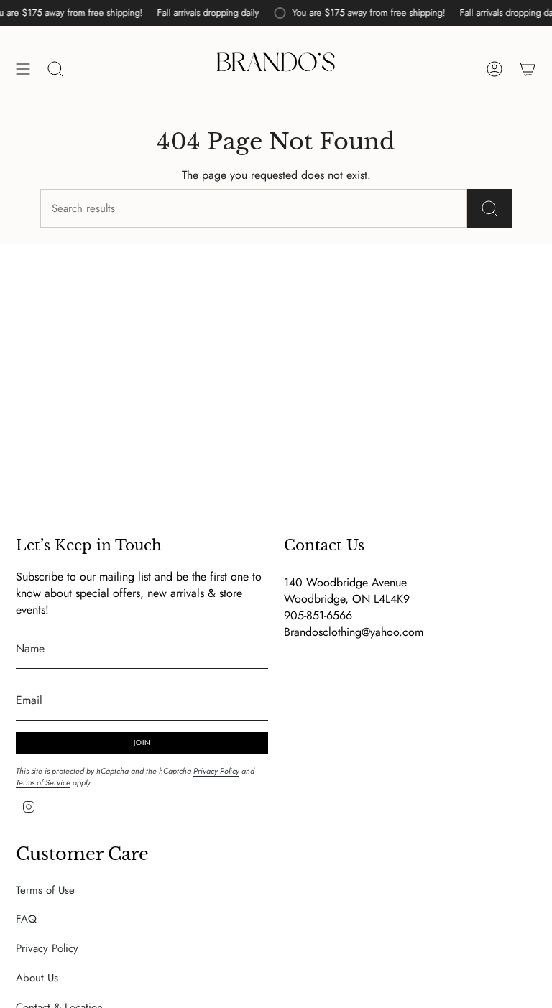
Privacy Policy (216, 771)
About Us (37, 978)
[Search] (489, 208)
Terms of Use (45, 890)
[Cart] (527, 68)
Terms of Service (43, 782)
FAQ (26, 919)
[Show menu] (23, 68)
